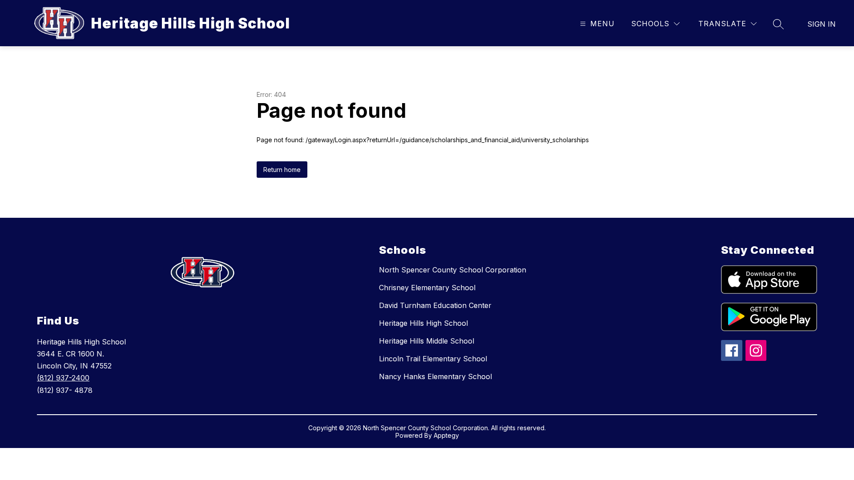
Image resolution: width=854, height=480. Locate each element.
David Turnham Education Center (435, 305)
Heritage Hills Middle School (426, 340)
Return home (282, 169)
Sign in (821, 24)
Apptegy (446, 435)
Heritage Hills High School (423, 323)
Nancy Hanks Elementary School (435, 376)
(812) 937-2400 (63, 377)
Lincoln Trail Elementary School (433, 358)
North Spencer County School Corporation (452, 269)
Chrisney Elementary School (427, 287)
